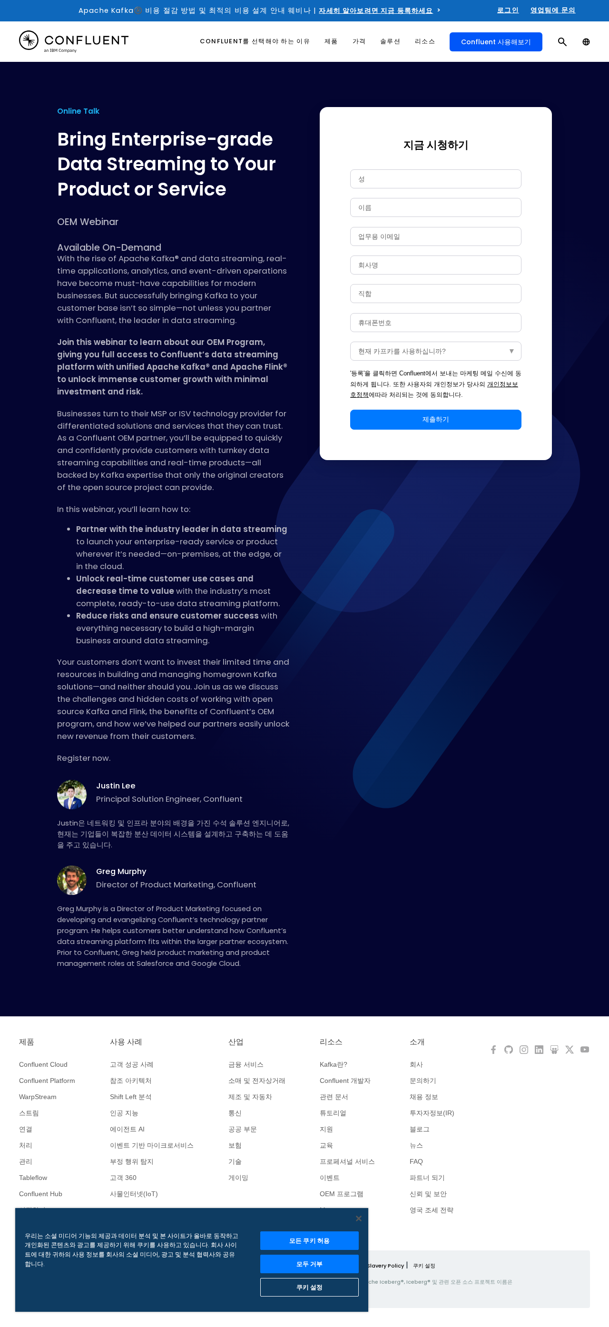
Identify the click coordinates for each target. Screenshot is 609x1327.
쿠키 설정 (424, 1265)
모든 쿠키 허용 (309, 1240)
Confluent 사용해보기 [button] (496, 42)
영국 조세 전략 (431, 1210)
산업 (236, 1042)
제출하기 (435, 419)
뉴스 (416, 1145)
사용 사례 (126, 1042)
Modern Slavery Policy (374, 1265)
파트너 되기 (427, 1177)
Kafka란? (333, 1064)
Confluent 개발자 (345, 1080)
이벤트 (330, 1177)
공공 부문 (242, 1129)
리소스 (331, 1042)
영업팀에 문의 (553, 10)
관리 (25, 1161)
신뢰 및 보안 (428, 1194)
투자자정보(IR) (432, 1113)
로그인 (508, 10)
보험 (235, 1145)
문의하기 (423, 1080)
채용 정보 (424, 1097)
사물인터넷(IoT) (134, 1194)
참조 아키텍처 (131, 1080)
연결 (25, 1129)
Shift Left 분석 (131, 1097)
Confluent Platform (47, 1080)
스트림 (29, 1113)
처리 (25, 1145)
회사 (416, 1064)
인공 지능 (124, 1113)
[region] (191, 1260)
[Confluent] (73, 41)
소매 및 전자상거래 (256, 1080)
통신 (235, 1113)
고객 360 (123, 1177)
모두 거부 (309, 1263)
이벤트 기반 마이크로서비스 (152, 1145)
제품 (26, 1042)
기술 (235, 1161)
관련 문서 (334, 1097)
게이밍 (238, 1177)
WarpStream (38, 1097)
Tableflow (33, 1177)
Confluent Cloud (43, 1064)
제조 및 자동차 (250, 1097)
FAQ (416, 1161)
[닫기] (359, 1218)
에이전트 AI (127, 1129)
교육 (326, 1145)
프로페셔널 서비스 (347, 1161)
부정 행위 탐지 (132, 1161)
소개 (417, 1042)
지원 (326, 1129)
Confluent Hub (40, 1194)
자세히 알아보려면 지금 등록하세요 (376, 10)
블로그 (420, 1129)
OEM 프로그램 (341, 1194)
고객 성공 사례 (132, 1064)
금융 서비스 (246, 1064)
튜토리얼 (333, 1113)
